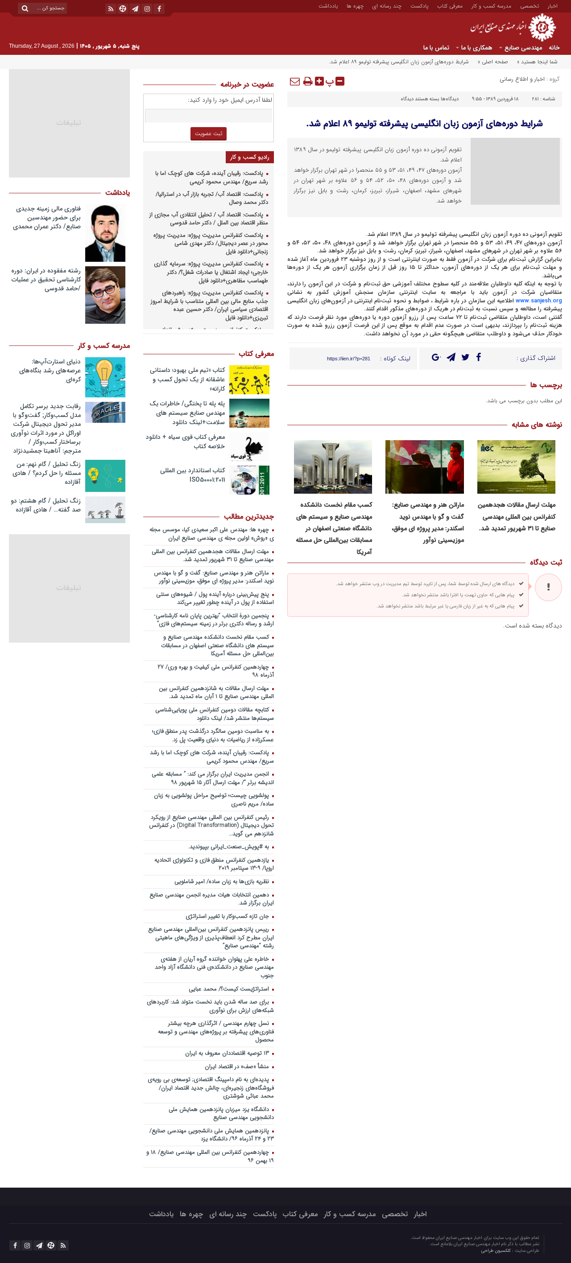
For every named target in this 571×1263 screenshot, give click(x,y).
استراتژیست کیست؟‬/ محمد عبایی (230, 989)
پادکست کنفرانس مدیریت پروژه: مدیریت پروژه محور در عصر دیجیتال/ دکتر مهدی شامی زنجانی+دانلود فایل (210, 243)
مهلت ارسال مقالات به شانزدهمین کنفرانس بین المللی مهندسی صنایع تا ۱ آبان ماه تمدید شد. (216, 693)
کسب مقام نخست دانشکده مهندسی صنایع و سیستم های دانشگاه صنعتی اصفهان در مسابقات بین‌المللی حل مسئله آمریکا (334, 528)
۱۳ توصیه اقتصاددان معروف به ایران (228, 1053)
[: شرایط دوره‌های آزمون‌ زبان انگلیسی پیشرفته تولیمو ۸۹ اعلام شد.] (295, 81)
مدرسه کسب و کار (491, 5)
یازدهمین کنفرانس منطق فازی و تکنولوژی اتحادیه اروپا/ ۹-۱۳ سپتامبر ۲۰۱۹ (214, 864)
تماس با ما (436, 48)
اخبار (553, 5)
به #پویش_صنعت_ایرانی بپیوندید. (229, 847)
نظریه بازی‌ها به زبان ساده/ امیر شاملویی (222, 882)
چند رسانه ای (386, 5)
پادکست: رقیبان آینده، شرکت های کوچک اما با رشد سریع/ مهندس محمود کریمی (211, 177)
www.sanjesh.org (539, 300)
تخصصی (529, 5)
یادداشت (328, 5)
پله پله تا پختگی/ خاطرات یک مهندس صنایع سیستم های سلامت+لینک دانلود (187, 413)
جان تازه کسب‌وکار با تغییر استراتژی (228, 916)
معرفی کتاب (450, 5)
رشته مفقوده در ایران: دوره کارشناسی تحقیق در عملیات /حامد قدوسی (46, 279)
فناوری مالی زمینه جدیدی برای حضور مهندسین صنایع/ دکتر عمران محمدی (47, 217)
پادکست (419, 5)
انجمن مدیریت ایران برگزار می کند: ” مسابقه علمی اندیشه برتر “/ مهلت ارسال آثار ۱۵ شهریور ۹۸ (213, 778)
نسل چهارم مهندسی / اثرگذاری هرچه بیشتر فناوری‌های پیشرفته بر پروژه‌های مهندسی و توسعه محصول (216, 1031)
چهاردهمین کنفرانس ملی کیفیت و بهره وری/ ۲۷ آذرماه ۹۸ (215, 671)
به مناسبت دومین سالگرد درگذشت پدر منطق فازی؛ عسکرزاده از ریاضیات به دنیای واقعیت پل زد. (213, 735)
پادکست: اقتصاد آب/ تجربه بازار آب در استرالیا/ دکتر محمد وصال (212, 198)
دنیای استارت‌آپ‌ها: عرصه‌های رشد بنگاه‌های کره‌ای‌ (50, 370)
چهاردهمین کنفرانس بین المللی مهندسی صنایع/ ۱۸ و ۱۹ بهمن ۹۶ (210, 1156)
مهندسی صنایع (523, 48)
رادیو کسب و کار (249, 157)
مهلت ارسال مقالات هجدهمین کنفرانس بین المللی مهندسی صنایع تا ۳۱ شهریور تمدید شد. (516, 516)
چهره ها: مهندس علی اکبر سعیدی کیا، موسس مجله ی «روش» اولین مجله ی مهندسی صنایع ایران (211, 534)
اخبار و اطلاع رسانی (522, 79)
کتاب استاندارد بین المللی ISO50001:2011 (192, 475)
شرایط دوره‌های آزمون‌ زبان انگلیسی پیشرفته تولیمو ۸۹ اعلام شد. (424, 124)
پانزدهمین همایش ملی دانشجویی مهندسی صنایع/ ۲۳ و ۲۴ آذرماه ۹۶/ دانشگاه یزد (211, 1135)
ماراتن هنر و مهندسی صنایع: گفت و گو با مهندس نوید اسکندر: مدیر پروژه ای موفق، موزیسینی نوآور (214, 577)
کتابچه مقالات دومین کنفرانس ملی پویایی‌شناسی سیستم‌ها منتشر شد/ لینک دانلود (214, 714)
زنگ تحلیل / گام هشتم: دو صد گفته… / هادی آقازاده (46, 505)
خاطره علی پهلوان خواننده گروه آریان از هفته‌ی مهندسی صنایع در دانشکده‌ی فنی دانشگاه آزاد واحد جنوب (214, 967)
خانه (554, 48)
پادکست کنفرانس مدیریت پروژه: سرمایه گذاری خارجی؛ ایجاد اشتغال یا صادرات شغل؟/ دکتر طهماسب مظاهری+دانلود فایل (211, 272)
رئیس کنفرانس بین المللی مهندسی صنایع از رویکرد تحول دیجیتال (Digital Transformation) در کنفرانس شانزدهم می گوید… (211, 825)
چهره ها (355, 5)
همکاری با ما (476, 48)
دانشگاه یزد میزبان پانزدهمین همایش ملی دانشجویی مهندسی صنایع (221, 1114)
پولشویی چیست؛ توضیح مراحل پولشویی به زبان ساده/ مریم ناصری (214, 800)
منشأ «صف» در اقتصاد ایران (238, 1067)
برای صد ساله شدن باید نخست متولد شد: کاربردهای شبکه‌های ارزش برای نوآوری (210, 1006)
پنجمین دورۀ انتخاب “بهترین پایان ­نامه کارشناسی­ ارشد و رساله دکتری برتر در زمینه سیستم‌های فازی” (215, 620)
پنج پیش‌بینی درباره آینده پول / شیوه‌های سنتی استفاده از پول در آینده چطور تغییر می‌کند (215, 598)
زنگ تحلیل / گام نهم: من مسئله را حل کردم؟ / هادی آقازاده (46, 473)
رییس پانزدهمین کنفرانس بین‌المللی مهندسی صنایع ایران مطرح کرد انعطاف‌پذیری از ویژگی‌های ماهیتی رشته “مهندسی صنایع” (211, 937)
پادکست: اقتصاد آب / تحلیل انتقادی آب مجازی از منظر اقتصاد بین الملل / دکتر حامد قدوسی (208, 219)
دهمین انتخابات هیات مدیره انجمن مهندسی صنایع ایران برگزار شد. (211, 899)
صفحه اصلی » (493, 62)
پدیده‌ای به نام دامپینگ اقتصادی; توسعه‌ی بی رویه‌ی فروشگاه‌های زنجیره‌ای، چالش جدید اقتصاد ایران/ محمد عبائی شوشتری (211, 1088)
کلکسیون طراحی (496, 1250)
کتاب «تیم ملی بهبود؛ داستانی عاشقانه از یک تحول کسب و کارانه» (187, 379)
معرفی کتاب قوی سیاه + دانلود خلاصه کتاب (185, 441)
